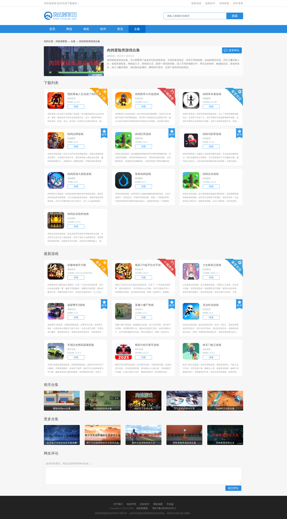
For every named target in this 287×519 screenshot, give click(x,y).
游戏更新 (224, 3)
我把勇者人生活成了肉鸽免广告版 (86, 94)
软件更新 (238, 3)
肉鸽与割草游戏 (212, 134)
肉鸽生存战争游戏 (78, 214)
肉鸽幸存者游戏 (212, 94)
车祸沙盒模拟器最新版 (80, 344)
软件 (103, 29)
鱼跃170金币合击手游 (148, 265)
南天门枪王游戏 (212, 344)
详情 (76, 106)
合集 (137, 29)
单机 (86, 29)
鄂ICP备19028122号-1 (164, 508)
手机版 (170, 504)
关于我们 (118, 504)
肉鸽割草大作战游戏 (147, 94)
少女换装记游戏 (212, 265)
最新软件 (210, 3)
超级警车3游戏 (76, 305)
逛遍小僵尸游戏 (144, 305)
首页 (52, 29)
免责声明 (131, 504)
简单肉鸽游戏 (143, 174)
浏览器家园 (61, 41)
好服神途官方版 (76, 265)
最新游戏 (196, 3)
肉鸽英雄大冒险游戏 (79, 174)
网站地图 (158, 504)
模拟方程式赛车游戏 (147, 344)
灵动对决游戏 (211, 305)
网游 (69, 29)
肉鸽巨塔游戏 (143, 134)
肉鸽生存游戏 (211, 174)
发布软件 (144, 504)
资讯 (120, 29)
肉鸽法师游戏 (75, 134)
